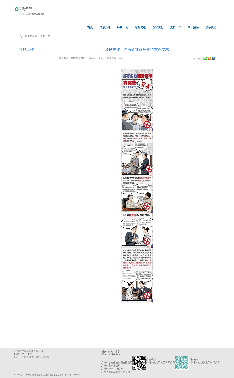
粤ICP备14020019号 (73, 375)
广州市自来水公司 (110, 365)
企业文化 (157, 27)
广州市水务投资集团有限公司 (116, 362)
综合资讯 (140, 27)
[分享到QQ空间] (213, 59)
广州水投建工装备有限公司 (115, 371)
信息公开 (105, 27)
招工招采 (193, 27)
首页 (90, 27)
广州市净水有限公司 (112, 368)
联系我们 (210, 27)
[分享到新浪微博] (209, 59)
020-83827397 (28, 354)
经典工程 (122, 27)
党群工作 (175, 27)
